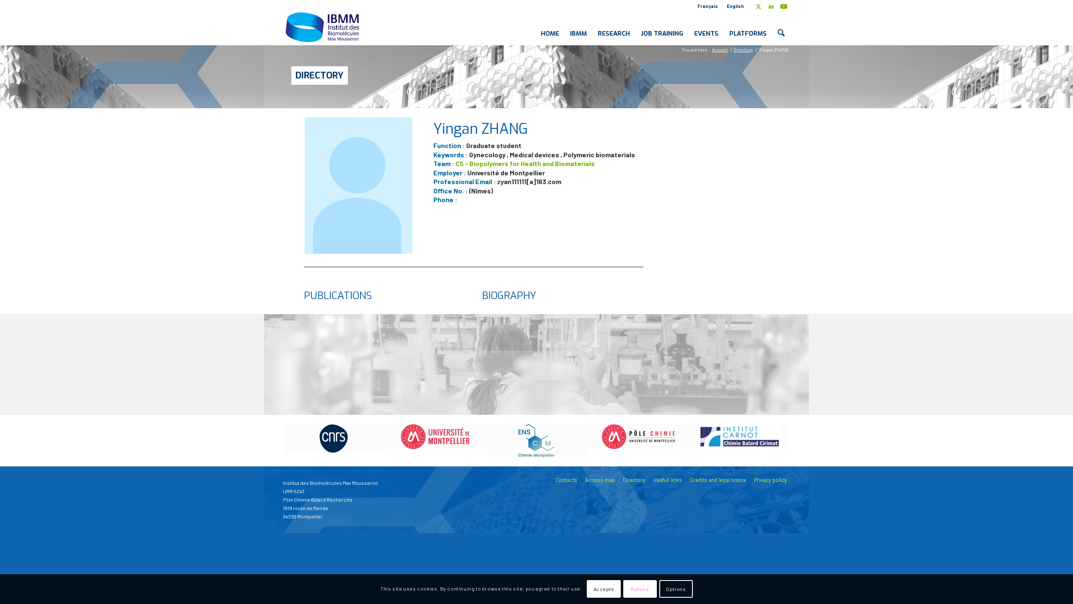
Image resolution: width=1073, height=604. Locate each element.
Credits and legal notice (718, 479)
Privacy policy (770, 479)
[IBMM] (323, 26)
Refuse (640, 589)
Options (676, 589)
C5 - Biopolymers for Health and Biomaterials (525, 163)
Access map (600, 479)
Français (707, 6)
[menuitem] (708, 6)
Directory (319, 75)
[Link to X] (758, 6)
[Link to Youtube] (784, 6)
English (735, 6)
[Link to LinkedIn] (771, 6)
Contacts (566, 479)
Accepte (604, 589)
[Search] (781, 26)
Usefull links (667, 479)
